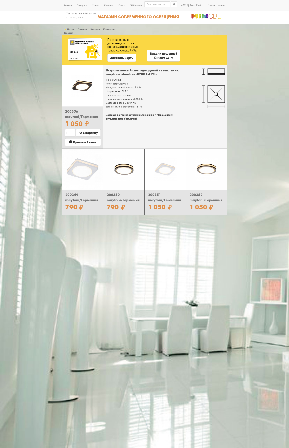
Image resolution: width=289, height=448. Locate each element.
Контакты (108, 5)
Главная (68, 5)
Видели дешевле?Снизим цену (163, 55)
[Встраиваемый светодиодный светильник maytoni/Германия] (82, 86)
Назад (71, 29)
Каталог (95, 29)
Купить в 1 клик (84, 142)
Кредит (121, 5)
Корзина (137, 5)
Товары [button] (81, 5)
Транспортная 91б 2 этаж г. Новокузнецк (81, 15)
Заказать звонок (216, 5)
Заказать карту (121, 58)
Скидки (95, 5)
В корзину (90, 132)
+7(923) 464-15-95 (191, 5)
